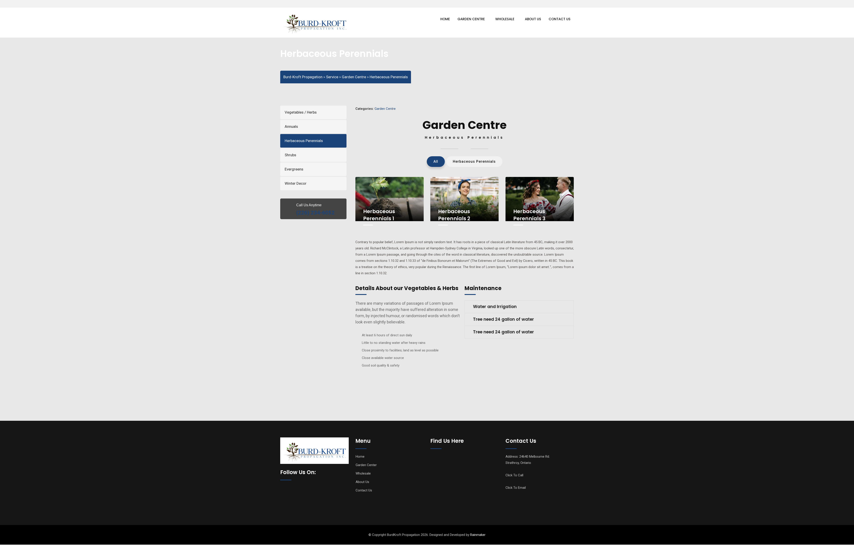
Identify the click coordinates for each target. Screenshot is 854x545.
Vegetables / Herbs (301, 112)
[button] (519, 307)
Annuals (291, 126)
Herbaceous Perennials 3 (529, 215)
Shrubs (290, 155)
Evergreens (294, 169)
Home (445, 19)
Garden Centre (471, 19)
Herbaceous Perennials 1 (379, 215)
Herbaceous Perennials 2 (454, 215)
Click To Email (516, 488)
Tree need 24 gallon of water (503, 319)
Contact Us (559, 19)
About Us (533, 19)
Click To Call (514, 475)
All (435, 161)
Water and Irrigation (495, 307)
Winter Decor (295, 183)
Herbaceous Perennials (304, 140)
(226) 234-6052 (315, 213)
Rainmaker (477, 535)
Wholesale (504, 19)
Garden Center (366, 465)
